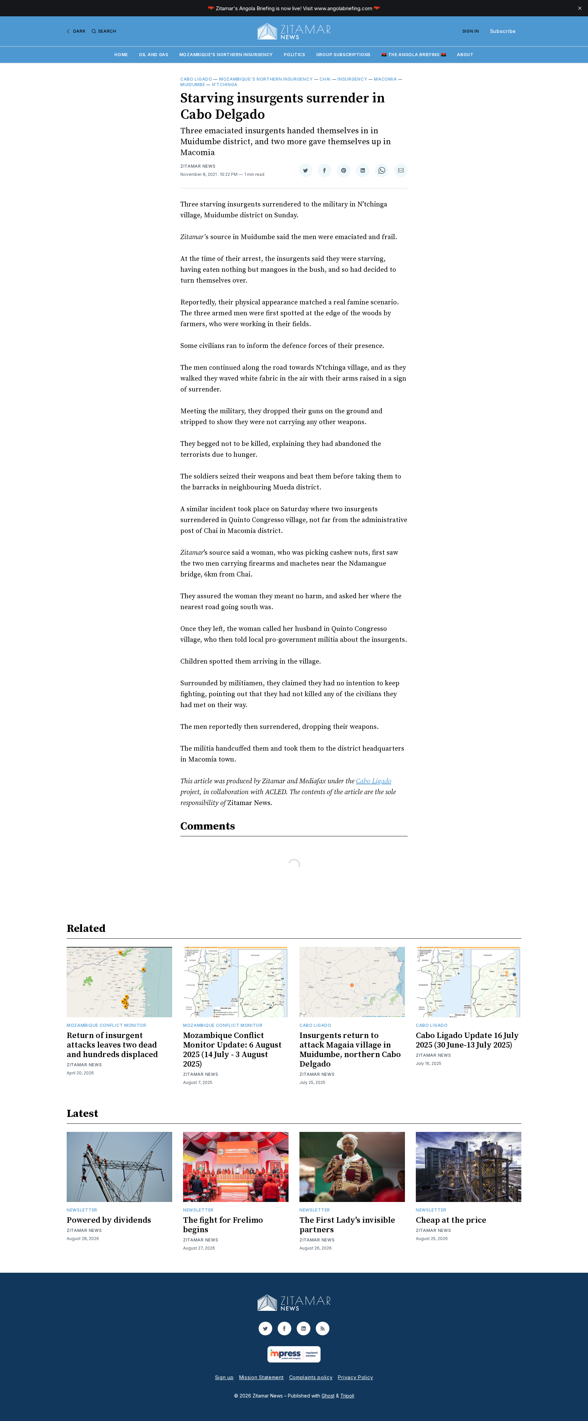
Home (121, 54)
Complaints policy (311, 1377)
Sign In (470, 31)
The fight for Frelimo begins (223, 1225)
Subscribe (503, 31)
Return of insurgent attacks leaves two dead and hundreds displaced (112, 1045)
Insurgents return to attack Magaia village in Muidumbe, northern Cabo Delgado (350, 1050)
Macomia (385, 79)
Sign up (224, 1377)
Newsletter (82, 1210)
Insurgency (352, 79)
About (465, 54)
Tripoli (347, 1396)
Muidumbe (192, 84)
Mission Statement (261, 1377)
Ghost (328, 1396)
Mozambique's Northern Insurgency (226, 54)
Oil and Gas (153, 54)
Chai (325, 79)
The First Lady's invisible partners (347, 1225)
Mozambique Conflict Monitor (106, 1025)
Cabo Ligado (196, 79)
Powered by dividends (109, 1220)
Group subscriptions (343, 54)
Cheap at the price (451, 1220)
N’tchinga (225, 84)
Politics (294, 54)
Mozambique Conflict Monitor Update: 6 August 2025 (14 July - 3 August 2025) (232, 1050)
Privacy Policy (355, 1377)
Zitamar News (197, 166)
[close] (579, 8)
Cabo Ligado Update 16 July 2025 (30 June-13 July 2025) (467, 1040)
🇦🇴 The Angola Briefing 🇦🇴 (413, 54)
